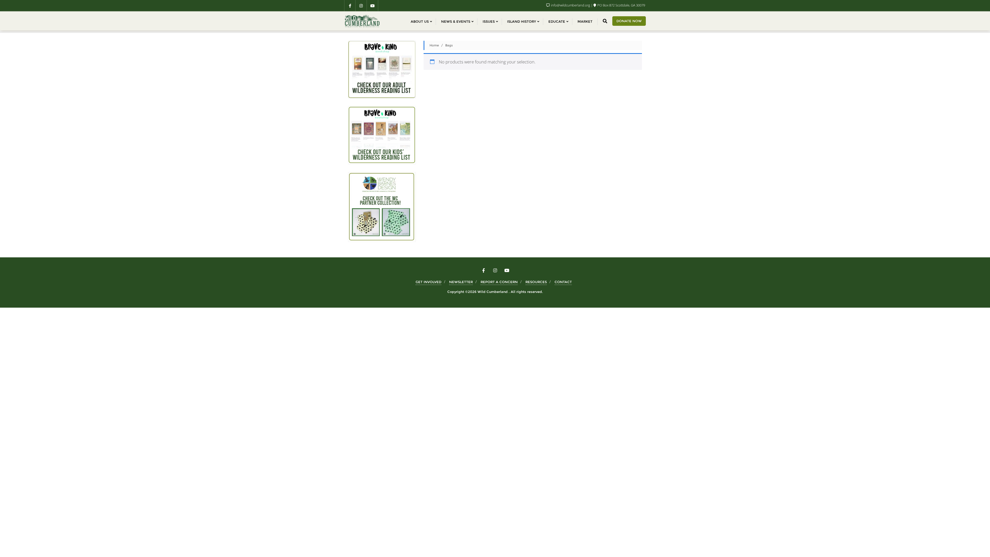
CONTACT (563, 282)
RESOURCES (536, 282)
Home (434, 45)
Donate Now (629, 21)
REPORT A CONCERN (499, 282)
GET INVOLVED (428, 282)
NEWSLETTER (461, 282)
